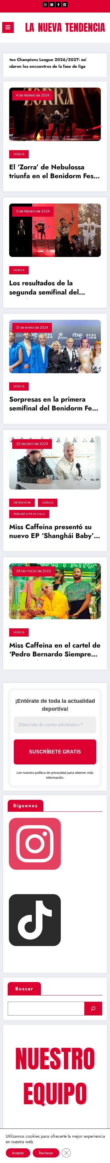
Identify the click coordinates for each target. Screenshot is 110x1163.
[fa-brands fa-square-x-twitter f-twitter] (52, 4)
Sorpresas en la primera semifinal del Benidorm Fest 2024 (53, 404)
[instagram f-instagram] (45, 4)
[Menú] (8, 27)
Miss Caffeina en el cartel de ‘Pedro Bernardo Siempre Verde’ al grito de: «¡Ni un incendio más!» (55, 650)
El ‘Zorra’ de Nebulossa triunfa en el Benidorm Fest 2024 (52, 172)
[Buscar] (93, 1008)
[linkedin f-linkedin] (65, 4)
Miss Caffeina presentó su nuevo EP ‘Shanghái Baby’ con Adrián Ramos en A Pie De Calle (53, 532)
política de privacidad (50, 773)
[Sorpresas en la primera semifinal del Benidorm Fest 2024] (55, 346)
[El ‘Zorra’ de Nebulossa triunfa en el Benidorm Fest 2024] (55, 114)
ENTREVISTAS (22, 502)
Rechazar (46, 1153)
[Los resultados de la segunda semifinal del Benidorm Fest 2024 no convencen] (55, 230)
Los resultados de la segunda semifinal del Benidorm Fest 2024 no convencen (47, 288)
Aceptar (18, 1153)
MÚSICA (18, 154)
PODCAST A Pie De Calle (29, 514)
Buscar (24, 988)
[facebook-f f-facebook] (58, 4)
